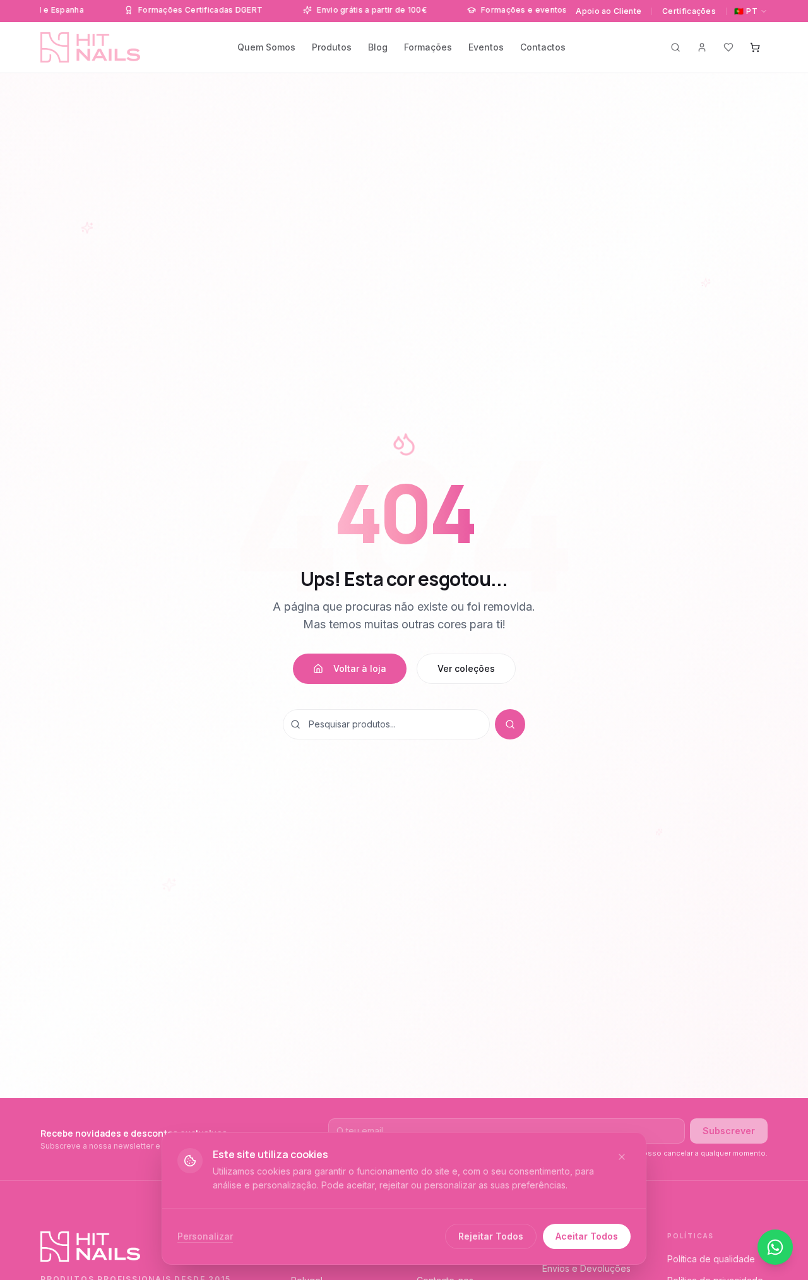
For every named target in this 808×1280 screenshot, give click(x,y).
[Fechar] (622, 1157)
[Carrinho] (755, 47)
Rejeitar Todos (490, 1236)
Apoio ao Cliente (608, 11)
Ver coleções (466, 668)
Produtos (332, 47)
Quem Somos (266, 47)
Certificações (689, 11)
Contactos (543, 47)
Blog (378, 47)
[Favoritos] (728, 47)
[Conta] (702, 47)
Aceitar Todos (587, 1236)
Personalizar (205, 1236)
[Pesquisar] (675, 47)
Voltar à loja (359, 668)
